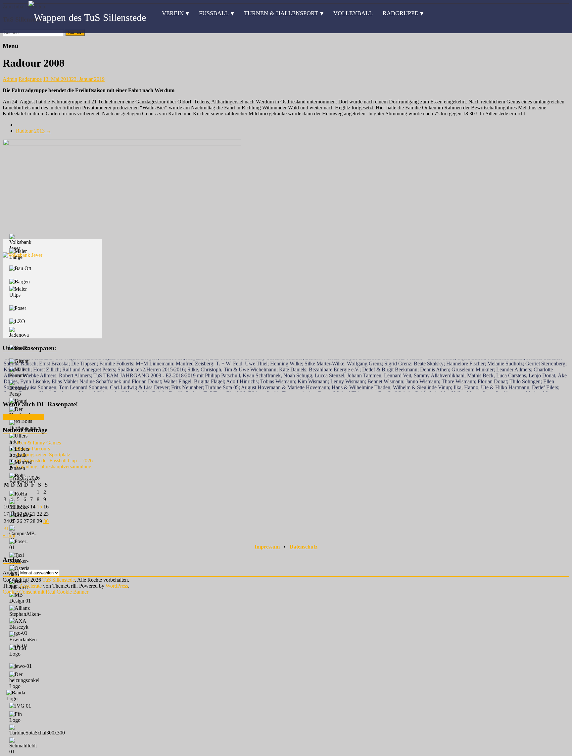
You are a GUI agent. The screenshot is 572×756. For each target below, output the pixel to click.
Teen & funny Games (38, 442)
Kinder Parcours (33, 448)
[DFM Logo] (21, 651)
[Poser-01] (21, 545)
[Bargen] (19, 282)
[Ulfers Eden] (21, 439)
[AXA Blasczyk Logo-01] (21, 627)
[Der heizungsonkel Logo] (24, 680)
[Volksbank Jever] (21, 242)
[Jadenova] (21, 332)
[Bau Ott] (20, 268)
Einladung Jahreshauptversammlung (53, 466)
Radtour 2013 (33, 131)
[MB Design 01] (21, 598)
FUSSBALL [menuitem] (214, 13)
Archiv (10, 572)
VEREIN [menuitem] (173, 13)
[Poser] (17, 308)
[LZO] (17, 321)
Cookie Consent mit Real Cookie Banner (45, 592)
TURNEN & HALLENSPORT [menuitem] (281, 13)
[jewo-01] (20, 666)
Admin (10, 79)
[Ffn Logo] (21, 717)
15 (39, 506)
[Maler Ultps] (21, 292)
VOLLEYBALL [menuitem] (353, 13)
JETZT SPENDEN (23, 417)
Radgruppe (30, 79)
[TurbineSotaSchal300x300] (37, 730)
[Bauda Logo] (19, 696)
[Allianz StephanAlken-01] (25, 614)
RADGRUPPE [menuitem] (400, 13)
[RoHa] (18, 494)
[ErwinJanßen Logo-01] (23, 640)
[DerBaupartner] (24, 425)
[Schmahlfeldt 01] (23, 746)
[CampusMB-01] (22, 534)
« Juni (9, 535)
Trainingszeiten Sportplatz (43, 454)
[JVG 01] (20, 706)
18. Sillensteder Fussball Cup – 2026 (54, 460)
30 (46, 521)
